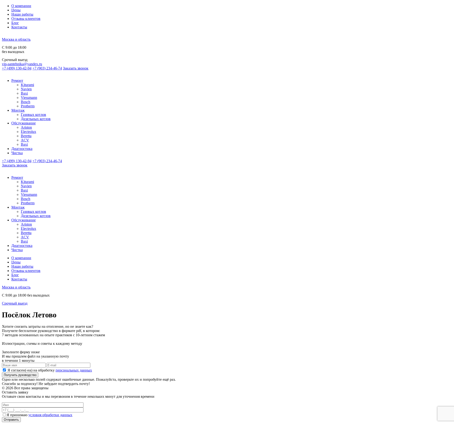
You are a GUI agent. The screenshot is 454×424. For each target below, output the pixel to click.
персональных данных (74, 370)
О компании (21, 6)
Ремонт (17, 81)
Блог (15, 23)
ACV (25, 140)
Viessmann (29, 98)
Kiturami (27, 85)
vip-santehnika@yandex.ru (22, 64)
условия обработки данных (50, 415)
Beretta (26, 136)
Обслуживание (23, 123)
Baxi (24, 93)
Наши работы (22, 14)
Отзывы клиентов (25, 19)
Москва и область (16, 39)
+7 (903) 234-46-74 (47, 68)
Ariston (26, 127)
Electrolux (28, 132)
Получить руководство (20, 375)
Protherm (28, 106)
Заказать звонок (75, 68)
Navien (26, 89)
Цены (16, 10)
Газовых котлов (33, 115)
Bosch (25, 102)
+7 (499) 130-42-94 (16, 68)
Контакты (19, 27)
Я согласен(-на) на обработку (50, 370)
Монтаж (18, 110)
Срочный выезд (14, 303)
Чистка (17, 153)
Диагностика (21, 149)
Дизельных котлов (36, 119)
